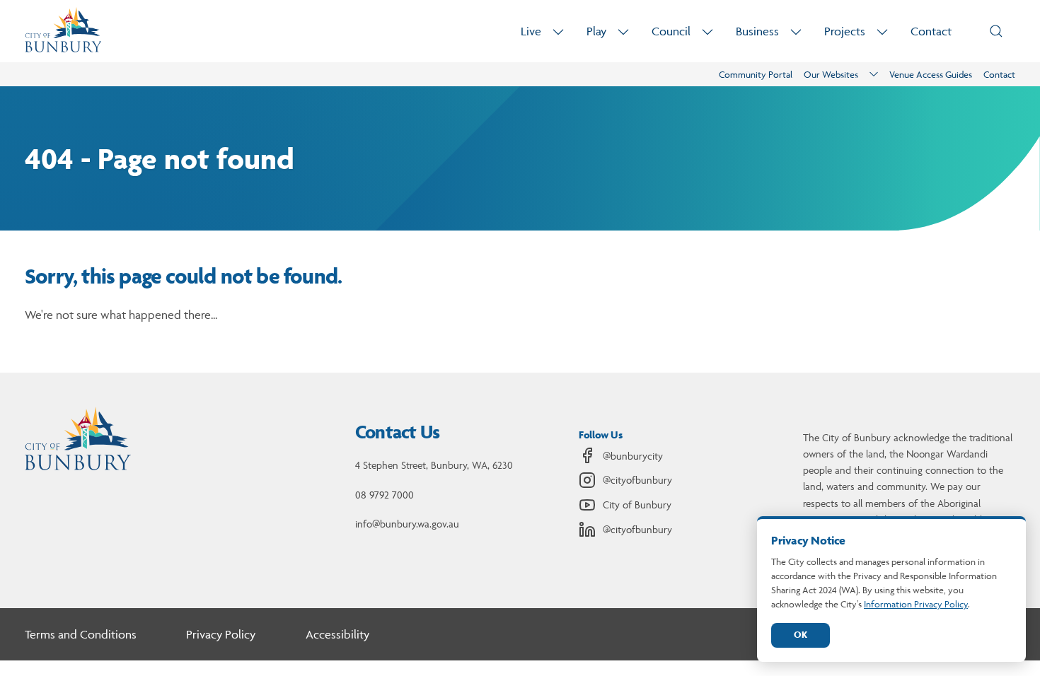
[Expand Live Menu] (558, 31)
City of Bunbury (637, 505)
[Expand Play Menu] (623, 31)
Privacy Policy (220, 634)
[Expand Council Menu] (707, 31)
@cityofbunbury (637, 480)
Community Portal (755, 74)
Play (596, 31)
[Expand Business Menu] (796, 31)
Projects (844, 31)
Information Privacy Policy (916, 604)
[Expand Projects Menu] (882, 31)
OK (800, 635)
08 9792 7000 (384, 495)
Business (757, 31)
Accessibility (337, 634)
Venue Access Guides (930, 74)
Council (671, 31)
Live (531, 31)
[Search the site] (996, 31)
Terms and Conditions (81, 634)
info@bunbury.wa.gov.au (407, 524)
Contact (931, 31)
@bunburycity (633, 456)
